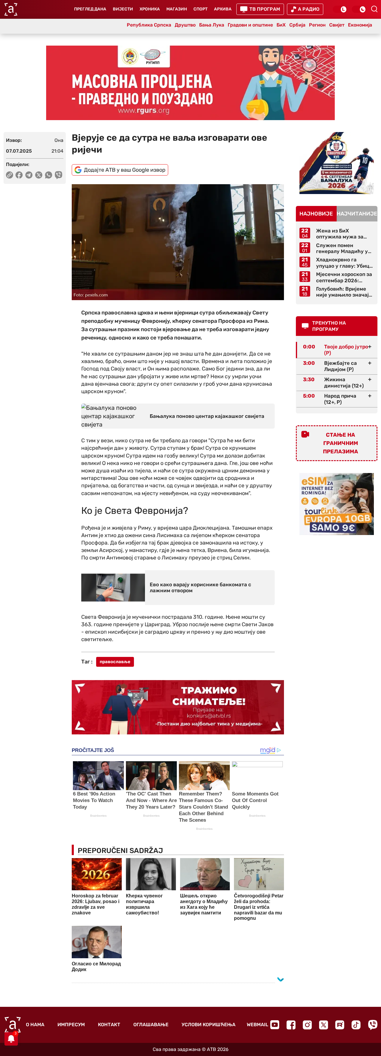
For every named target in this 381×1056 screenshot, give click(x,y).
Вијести (123, 9)
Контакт (109, 1024)
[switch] (340, 9)
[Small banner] (336, 163)
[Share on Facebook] (19, 175)
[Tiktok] (356, 1024)
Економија (360, 25)
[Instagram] (307, 1024)
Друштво (185, 25)
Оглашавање (150, 1024)
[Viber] (372, 1025)
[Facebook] (291, 1024)
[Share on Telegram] (29, 175)
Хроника (150, 9)
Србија (297, 25)
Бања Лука (211, 25)
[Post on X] (39, 175)
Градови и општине (250, 25)
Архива (223, 9)
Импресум (71, 1024)
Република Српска (149, 25)
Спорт (200, 9)
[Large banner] (190, 83)
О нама (35, 1024)
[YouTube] (274, 1024)
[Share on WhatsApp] (48, 175)
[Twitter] (323, 1024)
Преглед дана (90, 9)
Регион (317, 25)
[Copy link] (9, 175)
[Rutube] (339, 1024)
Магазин (176, 9)
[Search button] (374, 9)
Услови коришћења (208, 1024)
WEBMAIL (257, 1024)
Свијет (336, 25)
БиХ (281, 25)
